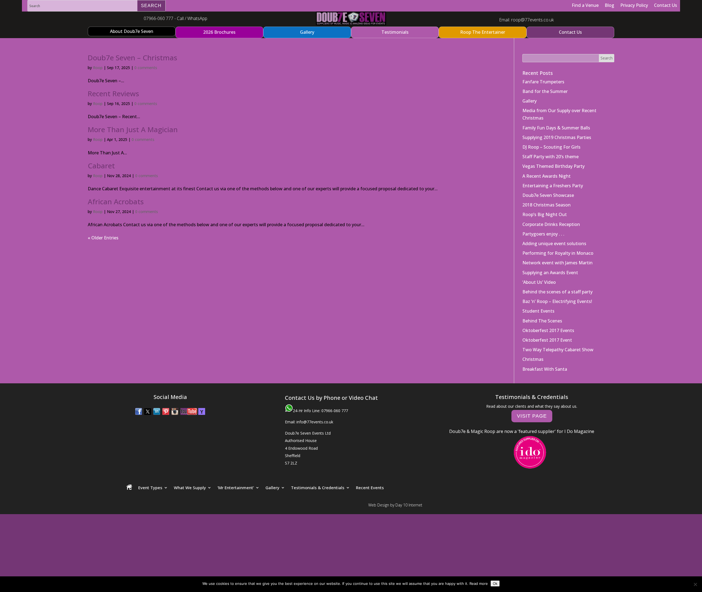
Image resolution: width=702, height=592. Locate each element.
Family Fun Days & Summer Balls (556, 128)
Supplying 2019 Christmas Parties (556, 137)
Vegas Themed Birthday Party (553, 166)
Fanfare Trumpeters (543, 82)
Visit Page (532, 416)
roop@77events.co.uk (532, 20)
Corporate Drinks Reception (551, 224)
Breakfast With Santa (544, 369)
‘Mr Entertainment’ (235, 487)
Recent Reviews (113, 93)
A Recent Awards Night (546, 176)
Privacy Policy (634, 5)
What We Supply (190, 487)
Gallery (529, 101)
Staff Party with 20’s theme (550, 157)
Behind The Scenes (542, 321)
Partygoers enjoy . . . (543, 234)
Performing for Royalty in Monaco (557, 253)
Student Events (538, 311)
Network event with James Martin (557, 263)
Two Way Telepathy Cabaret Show (557, 350)
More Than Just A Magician (133, 129)
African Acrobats (116, 201)
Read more (478, 583)
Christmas (533, 359)
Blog (609, 5)
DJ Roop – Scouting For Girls (551, 147)
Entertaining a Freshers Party (552, 186)
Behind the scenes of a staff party (557, 292)
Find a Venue (585, 5)
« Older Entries (103, 238)
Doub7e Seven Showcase (548, 195)
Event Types (150, 487)
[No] (695, 584)
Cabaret (101, 166)
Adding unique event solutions (554, 243)
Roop (98, 67)
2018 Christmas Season (546, 205)
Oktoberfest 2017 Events (548, 330)
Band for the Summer (545, 91)
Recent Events (370, 487)
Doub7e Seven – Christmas (132, 58)
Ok (495, 583)
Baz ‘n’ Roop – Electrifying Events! (557, 301)
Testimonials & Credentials (317, 487)
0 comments (145, 67)
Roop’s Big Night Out (544, 214)
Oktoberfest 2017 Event (547, 340)
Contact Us (665, 5)
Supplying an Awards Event (550, 273)
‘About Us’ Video (539, 282)
